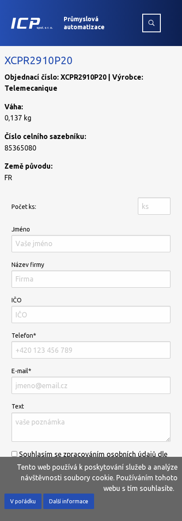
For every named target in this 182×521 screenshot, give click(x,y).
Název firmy (27, 264)
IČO (16, 300)
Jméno (20, 229)
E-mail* (21, 370)
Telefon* (23, 335)
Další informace (68, 501)
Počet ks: (23, 206)
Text (17, 406)
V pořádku (23, 501)
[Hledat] (151, 23)
